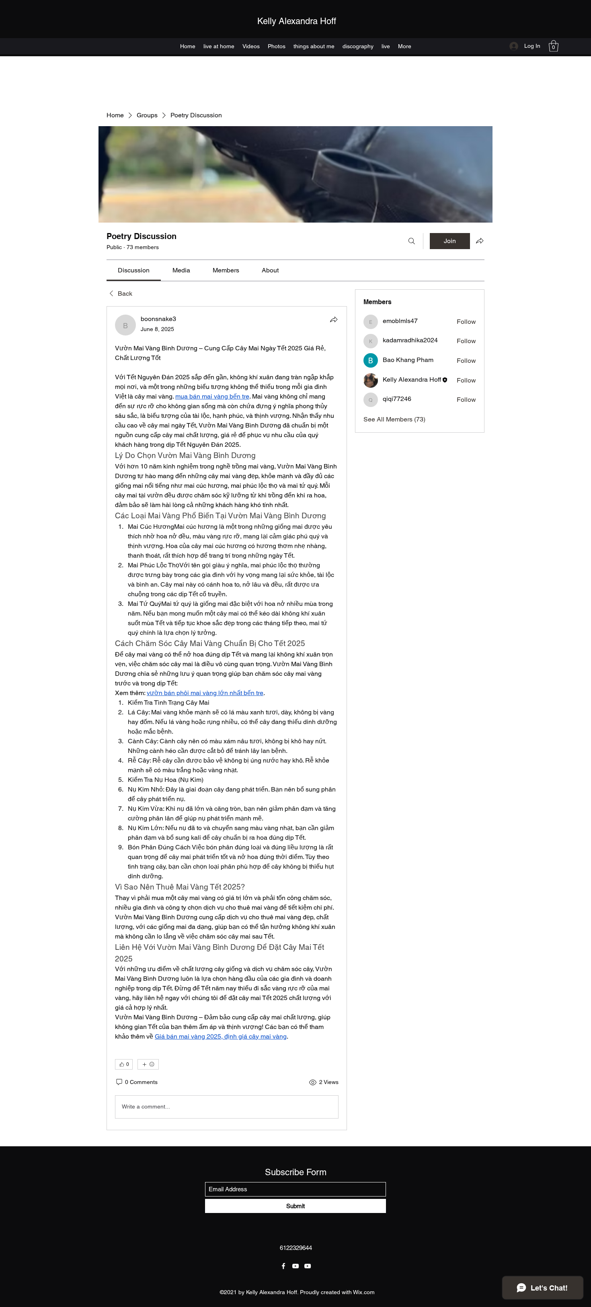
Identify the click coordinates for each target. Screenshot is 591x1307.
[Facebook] (283, 1266)
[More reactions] (148, 1064)
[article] (227, 718)
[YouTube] (295, 1266)
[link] (134, 270)
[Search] (412, 241)
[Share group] (479, 240)
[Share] (334, 319)
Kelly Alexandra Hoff (296, 21)
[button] (553, 46)
